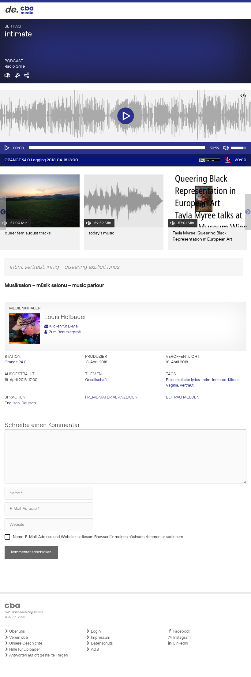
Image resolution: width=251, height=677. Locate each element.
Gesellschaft (96, 380)
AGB (94, 650)
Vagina (172, 385)
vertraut (186, 385)
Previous (3, 212)
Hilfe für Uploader (24, 650)
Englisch (12, 403)
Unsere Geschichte (25, 643)
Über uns (16, 632)
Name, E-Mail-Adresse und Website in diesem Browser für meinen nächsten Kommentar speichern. (98, 537)
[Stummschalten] (226, 148)
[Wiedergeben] (6, 148)
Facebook (180, 632)
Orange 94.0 (15, 362)
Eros (170, 380)
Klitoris (233, 380)
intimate (219, 380)
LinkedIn (179, 643)
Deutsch (28, 403)
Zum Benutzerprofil (64, 332)
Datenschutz (101, 643)
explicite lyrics (187, 380)
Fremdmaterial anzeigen (111, 397)
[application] (125, 148)
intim (206, 380)
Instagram (181, 638)
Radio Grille (15, 67)
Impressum (100, 638)
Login (95, 632)
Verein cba (18, 638)
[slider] (117, 147)
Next (248, 212)
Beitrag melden (182, 397)
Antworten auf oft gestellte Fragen (38, 655)
